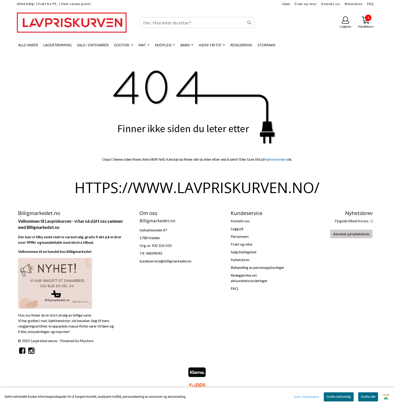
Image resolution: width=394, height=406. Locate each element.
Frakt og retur (306, 4)
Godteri (122, 45)
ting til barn (100, 320)
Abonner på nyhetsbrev (351, 234)
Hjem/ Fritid (210, 45)
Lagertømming (57, 45)
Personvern (240, 236)
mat (44, 320)
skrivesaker (81, 320)
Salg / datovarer (93, 45)
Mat (142, 45)
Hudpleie (163, 45)
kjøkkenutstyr (59, 320)
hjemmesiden (275, 159)
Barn (185, 45)
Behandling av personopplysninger (257, 267)
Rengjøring (241, 45)
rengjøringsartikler (32, 326)
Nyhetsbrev (354, 4)
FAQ (370, 4)
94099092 (154, 253)
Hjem (286, 4)
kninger (43, 331)
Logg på (237, 228)
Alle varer (28, 45)
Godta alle (368, 396)
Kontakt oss (330, 4)
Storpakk (266, 45)
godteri (33, 320)
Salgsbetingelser (244, 252)
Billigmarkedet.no (43, 227)
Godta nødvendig (339, 396)
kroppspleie (58, 326)
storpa (32, 331)
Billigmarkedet (79, 251)
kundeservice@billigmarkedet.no (165, 261)
